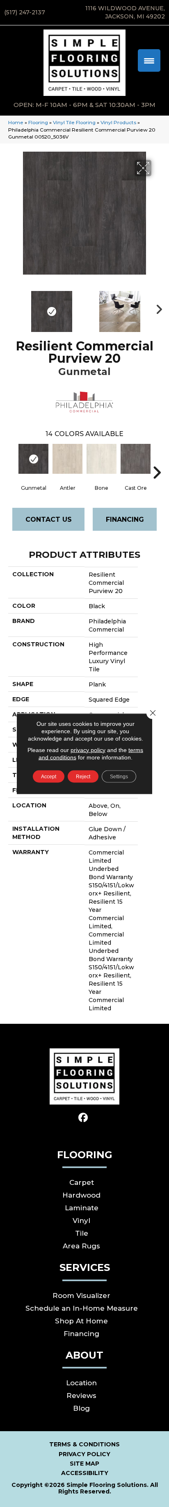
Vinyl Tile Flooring (74, 122)
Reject (83, 776)
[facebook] (83, 1118)
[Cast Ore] (136, 459)
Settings (119, 776)
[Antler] (67, 459)
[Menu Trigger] (149, 60)
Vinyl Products (118, 122)
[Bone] (101, 459)
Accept (48, 776)
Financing (125, 519)
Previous (12, 307)
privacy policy (88, 749)
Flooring (38, 122)
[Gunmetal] (33, 459)
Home (15, 122)
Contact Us (48, 519)
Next (157, 307)
